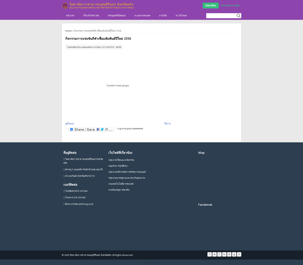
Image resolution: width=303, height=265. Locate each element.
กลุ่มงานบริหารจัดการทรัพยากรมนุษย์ (127, 171)
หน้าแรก (70, 15)
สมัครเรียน (210, 5)
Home (68, 30)
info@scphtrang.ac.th (82, 204)
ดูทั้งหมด (69, 123)
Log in (120, 128)
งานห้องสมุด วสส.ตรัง (118, 189)
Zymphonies (156, 262)
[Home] (65, 6)
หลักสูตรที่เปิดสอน (117, 15)
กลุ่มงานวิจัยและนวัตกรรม (121, 159)
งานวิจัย (163, 15)
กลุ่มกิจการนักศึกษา (118, 165)
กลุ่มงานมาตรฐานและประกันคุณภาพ (126, 177)
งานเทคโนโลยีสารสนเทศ (120, 183)
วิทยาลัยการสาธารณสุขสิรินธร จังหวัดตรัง (101, 4)
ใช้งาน (167, 123)
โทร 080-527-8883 (230, 5)
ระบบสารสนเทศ (142, 15)
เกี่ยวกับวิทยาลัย (91, 15)
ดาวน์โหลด (181, 15)
